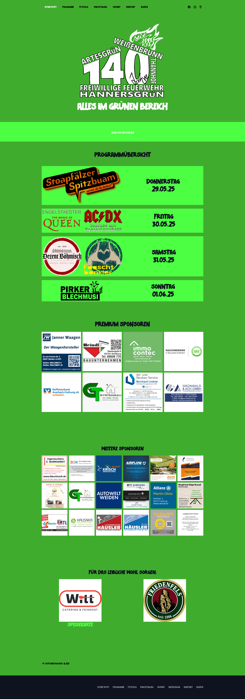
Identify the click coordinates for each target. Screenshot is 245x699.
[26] (109, 495)
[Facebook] (189, 7)
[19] (109, 468)
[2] (143, 351)
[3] (183, 351)
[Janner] (61, 351)
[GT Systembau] (102, 392)
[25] (109, 523)
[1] (102, 351)
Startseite (103, 687)
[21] (190, 468)
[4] (61, 392)
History (161, 687)
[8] (163, 495)
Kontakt (188, 687)
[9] (82, 468)
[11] (54, 523)
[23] (80, 600)
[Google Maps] (200, 7)
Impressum (174, 687)
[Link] (81, 185)
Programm (118, 687)
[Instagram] (195, 7)
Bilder (199, 687)
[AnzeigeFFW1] (54, 468)
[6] (183, 392)
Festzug (132, 687)
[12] (136, 495)
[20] (136, 468)
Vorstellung (147, 687)
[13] (136, 523)
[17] (163, 468)
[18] (163, 523)
